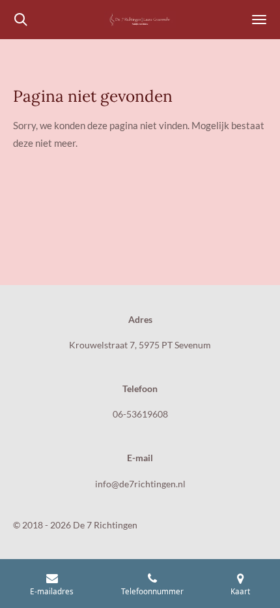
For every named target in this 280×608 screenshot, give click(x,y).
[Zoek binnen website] (21, 20)
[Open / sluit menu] (259, 20)
